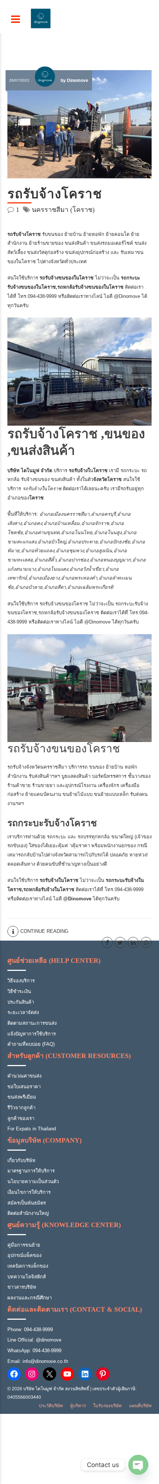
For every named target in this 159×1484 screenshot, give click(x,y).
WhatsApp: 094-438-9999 (34, 1350)
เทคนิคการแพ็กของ (27, 1266)
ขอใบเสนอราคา (24, 1086)
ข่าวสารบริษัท (21, 1287)
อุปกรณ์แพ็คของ (24, 1255)
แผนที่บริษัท (140, 1405)
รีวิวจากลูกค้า (21, 1107)
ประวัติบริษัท (51, 1405)
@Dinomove (128, 296)
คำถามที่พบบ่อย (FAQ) (31, 1044)
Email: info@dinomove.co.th (37, 1361)
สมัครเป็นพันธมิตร (26, 1203)
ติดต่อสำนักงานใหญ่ (28, 1213)
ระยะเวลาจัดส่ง (23, 1012)
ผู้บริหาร (78, 1405)
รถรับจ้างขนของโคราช (64, 604)
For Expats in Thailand (31, 1128)
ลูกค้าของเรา (20, 1118)
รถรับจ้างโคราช (54, 194)
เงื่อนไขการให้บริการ (29, 1192)
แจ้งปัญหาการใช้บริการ (31, 1034)
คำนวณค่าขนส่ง (24, 1076)
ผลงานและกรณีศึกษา (29, 1298)
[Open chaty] (138, 1465)
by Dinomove (74, 80)
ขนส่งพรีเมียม (21, 1097)
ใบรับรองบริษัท (107, 1405)
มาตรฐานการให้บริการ (31, 1171)
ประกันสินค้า (20, 1002)
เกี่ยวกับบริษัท (21, 1160)
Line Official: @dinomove (34, 1340)
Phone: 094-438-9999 (30, 1329)
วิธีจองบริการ (21, 980)
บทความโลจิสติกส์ (26, 1276)
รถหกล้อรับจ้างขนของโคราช (68, 612)
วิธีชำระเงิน (19, 991)
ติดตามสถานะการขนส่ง (32, 1023)
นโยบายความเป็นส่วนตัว (33, 1181)
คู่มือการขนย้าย (23, 1245)
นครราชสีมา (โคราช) (63, 209)
